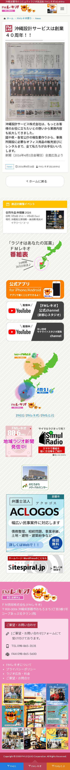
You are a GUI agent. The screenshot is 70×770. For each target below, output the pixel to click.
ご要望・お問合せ (18, 678)
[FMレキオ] (32, 415)
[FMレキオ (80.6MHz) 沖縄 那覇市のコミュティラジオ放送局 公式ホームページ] (18, 8)
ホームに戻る (38, 181)
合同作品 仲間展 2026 (18, 212)
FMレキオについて (19, 664)
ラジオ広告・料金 (18, 673)
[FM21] (20, 415)
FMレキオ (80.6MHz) (49, 166)
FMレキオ (36, 766)
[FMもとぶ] (47, 415)
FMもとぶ (60, 766)
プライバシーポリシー (21, 669)
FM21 (13, 766)
